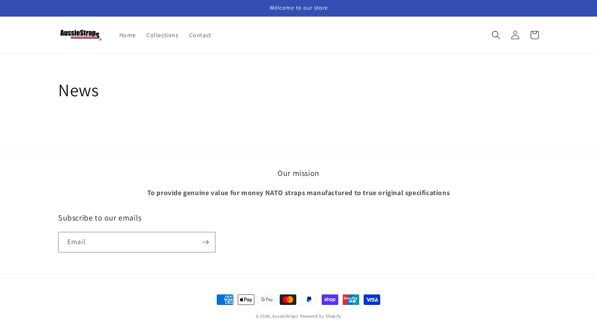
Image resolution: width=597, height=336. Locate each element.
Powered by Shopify (321, 316)
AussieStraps (285, 316)
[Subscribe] (205, 242)
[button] (496, 35)
